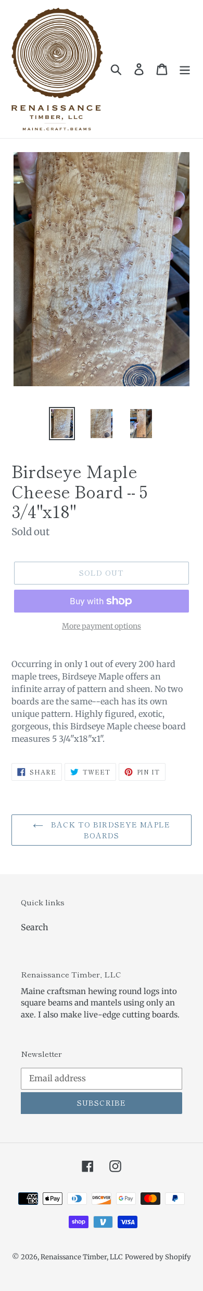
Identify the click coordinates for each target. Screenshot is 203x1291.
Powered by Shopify (158, 1257)
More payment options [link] (101, 626)
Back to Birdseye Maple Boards (109, 829)
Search (34, 927)
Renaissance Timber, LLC (82, 1257)
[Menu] (184, 68)
